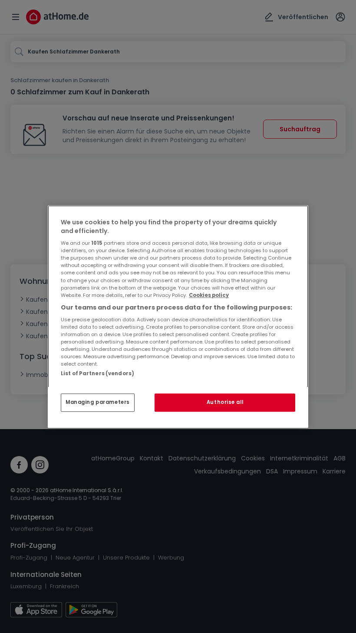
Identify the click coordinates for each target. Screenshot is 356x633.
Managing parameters (98, 402)
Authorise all (225, 402)
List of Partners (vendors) (97, 373)
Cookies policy (209, 295)
